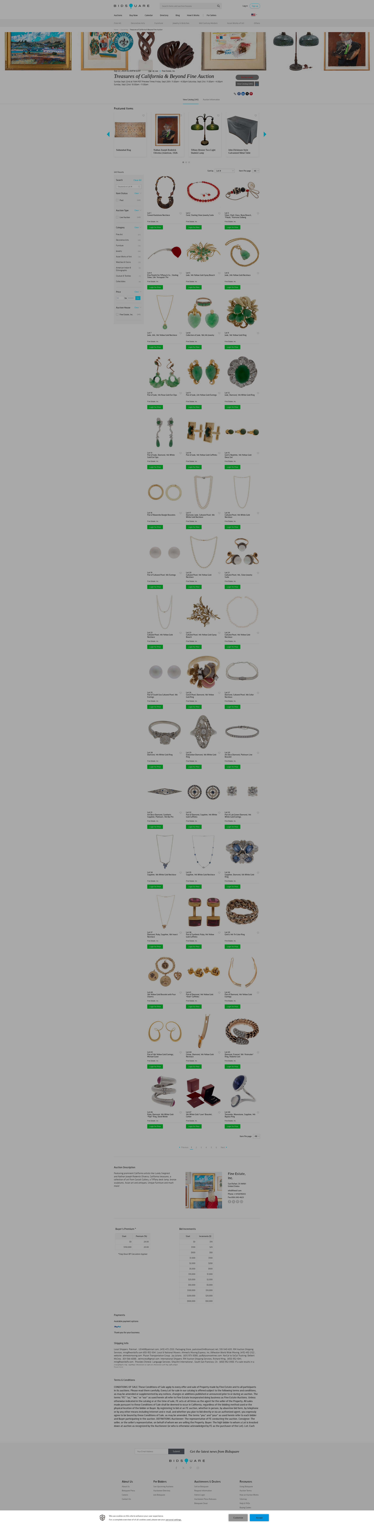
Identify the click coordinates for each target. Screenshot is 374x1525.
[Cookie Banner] (187, 1517)
